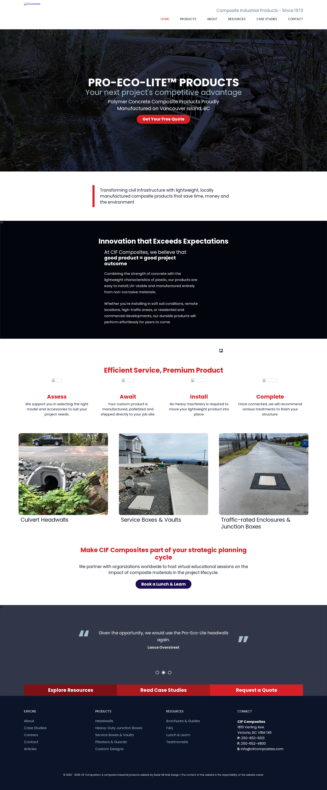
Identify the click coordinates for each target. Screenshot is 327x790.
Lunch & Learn (178, 735)
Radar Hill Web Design (166, 775)
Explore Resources (70, 690)
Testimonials (177, 742)
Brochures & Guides (183, 721)
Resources (237, 19)
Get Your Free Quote (163, 119)
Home (165, 19)
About (212, 19)
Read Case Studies (163, 690)
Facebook (248, 755)
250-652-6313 (252, 738)
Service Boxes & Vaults (114, 735)
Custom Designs (109, 749)
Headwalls (104, 721)
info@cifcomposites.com (262, 749)
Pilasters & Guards (111, 742)
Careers (31, 735)
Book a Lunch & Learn (163, 584)
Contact (295, 19)
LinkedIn (240, 755)
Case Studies (266, 19)
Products (188, 19)
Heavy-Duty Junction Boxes (118, 728)
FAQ (169, 728)
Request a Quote (256, 690)
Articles (30, 749)
